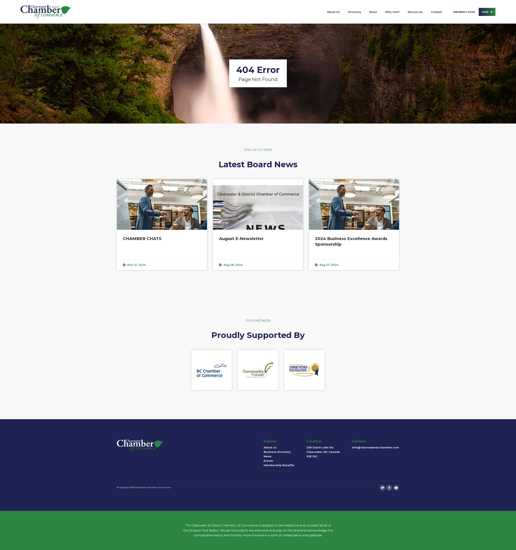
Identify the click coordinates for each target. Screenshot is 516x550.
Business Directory (277, 451)
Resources (415, 12)
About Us (333, 12)
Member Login (464, 12)
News (373, 12)
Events (268, 460)
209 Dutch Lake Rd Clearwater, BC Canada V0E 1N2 (323, 452)
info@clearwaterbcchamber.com (375, 447)
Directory (354, 12)
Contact (436, 12)
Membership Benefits (279, 465)
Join (485, 12)
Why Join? (392, 12)
